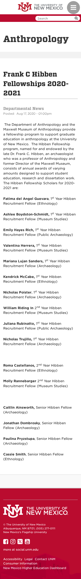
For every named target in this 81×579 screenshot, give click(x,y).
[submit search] (76, 18)
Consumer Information (20, 563)
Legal (28, 559)
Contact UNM (45, 559)
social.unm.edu (27, 549)
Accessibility (12, 559)
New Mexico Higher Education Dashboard (34, 568)
